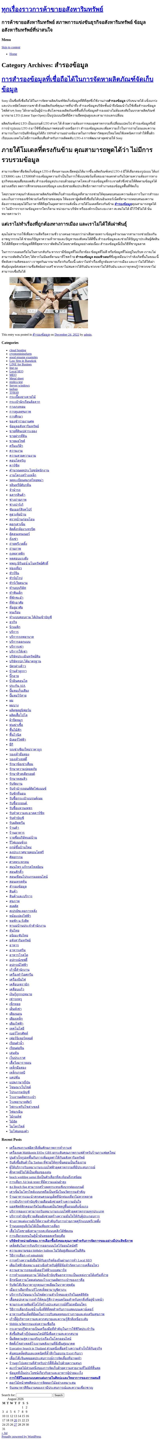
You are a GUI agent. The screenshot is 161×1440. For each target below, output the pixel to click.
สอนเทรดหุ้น (18, 881)
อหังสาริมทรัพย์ (20, 940)
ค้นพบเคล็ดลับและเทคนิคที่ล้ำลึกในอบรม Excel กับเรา (46, 1353)
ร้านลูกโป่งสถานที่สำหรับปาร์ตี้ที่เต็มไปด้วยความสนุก (45, 1363)
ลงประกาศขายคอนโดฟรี (26, 852)
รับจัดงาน (15, 783)
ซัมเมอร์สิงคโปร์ (20, 509)
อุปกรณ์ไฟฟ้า (18, 964)
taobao (13, 389)
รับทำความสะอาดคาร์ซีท (26, 813)
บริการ (14, 632)
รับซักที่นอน (17, 793)
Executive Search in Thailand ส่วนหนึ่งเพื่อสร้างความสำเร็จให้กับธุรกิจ (55, 1348)
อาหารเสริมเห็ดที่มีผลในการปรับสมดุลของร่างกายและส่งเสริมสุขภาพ (56, 1314)
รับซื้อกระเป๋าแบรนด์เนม (26, 798)
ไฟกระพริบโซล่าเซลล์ (24, 1106)
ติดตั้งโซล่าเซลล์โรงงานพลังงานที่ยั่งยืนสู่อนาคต (42, 1343)
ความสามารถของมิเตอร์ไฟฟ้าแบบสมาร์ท (38, 1270)
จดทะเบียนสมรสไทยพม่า (26, 480)
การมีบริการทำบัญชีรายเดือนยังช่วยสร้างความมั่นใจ (45, 1201)
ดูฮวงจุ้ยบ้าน (17, 514)
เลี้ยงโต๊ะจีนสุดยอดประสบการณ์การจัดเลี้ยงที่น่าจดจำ (45, 1358)
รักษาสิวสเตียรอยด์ (22, 774)
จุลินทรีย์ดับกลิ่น (20, 485)
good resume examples (23, 357)
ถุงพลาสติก (17, 553)
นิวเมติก (14, 627)
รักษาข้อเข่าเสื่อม (21, 764)
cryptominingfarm (20, 353)
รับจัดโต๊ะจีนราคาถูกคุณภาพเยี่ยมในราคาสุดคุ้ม (42, 1284)
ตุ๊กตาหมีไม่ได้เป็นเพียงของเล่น (30, 1172)
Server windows (19, 385)
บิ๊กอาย (14, 676)
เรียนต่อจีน (16, 1048)
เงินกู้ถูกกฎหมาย (20, 994)
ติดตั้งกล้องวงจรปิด (22, 529)
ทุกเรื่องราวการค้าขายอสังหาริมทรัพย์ (52, 9)
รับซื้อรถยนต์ (18, 803)
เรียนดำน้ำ (16, 1043)
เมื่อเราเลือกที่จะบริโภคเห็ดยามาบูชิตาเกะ (38, 1289)
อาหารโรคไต (18, 955)
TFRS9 (14, 392)
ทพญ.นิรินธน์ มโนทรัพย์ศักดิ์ (28, 563)
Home (13, 54)
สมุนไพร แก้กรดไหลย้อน (26, 867)
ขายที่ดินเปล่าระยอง (23, 431)
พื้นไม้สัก (15, 729)
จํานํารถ (15, 490)
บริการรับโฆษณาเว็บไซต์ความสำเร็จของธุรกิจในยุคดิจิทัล (49, 1294)
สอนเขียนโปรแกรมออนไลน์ (28, 876)
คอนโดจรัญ (17, 460)
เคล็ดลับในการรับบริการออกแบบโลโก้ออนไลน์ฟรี (43, 1245)
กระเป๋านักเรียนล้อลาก (24, 401)
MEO (12, 375)
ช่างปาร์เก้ (16, 504)
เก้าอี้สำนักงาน (19, 969)
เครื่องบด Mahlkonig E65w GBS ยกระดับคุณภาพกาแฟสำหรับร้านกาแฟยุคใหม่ (62, 1152)
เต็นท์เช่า (15, 1009)
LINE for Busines (20, 364)
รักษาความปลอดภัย (23, 769)
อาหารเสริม (17, 950)
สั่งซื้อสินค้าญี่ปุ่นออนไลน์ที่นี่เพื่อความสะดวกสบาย (43, 1333)
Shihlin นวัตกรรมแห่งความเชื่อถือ (32, 1324)
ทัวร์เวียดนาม (18, 583)
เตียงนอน (15, 1013)
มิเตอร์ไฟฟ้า (17, 739)
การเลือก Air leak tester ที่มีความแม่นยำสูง (37, 1182)
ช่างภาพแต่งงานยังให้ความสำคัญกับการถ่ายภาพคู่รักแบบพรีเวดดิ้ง (55, 1221)
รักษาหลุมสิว (18, 778)
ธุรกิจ (13, 622)
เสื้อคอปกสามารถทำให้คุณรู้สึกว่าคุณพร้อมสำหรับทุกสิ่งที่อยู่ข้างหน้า (56, 1299)
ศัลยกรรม (16, 857)
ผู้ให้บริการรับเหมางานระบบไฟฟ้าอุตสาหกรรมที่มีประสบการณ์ (52, 1167)
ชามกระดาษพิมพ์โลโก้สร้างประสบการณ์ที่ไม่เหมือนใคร (48, 1304)
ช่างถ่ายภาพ (18, 499)
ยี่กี (11, 744)
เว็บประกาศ (17, 1057)
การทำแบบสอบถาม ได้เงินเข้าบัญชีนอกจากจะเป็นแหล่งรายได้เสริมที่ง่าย (58, 1275)
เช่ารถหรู (15, 999)
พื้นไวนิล (15, 734)
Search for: (8, 1395)
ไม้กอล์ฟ (15, 1116)
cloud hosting (17, 350)
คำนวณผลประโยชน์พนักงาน (29, 470)
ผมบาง (14, 705)
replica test (16, 382)
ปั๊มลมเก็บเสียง (19, 690)
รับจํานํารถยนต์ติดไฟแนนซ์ (27, 788)
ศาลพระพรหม (19, 862)
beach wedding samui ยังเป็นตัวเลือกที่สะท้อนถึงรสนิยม (45, 1177)
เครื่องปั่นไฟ (17, 979)
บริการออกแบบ (19, 641)
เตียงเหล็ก (16, 1018)
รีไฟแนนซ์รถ (18, 842)
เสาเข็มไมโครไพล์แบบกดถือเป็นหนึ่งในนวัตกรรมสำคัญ (47, 1191)
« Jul (4, 1433)
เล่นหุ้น (14, 1053)
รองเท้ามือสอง (19, 754)
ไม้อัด (13, 1121)
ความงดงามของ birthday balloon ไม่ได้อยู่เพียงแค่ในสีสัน (47, 1250)
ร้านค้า (14, 827)
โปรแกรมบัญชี (19, 1092)
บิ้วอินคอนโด (18, 680)
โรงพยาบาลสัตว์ (20, 1102)
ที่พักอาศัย (16, 602)
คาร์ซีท (14, 465)
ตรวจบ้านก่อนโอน (22, 519)
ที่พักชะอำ (16, 597)
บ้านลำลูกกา (18, 671)
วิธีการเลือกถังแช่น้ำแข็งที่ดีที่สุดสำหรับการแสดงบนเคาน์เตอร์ (51, 1309)
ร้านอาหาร (17, 832)
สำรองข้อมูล (123, 204)
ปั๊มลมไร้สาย (18, 695)
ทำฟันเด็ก (16, 592)
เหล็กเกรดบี (17, 1072)
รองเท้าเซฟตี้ (18, 759)
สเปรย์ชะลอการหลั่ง (23, 911)
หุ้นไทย (14, 930)
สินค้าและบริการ (20, 896)
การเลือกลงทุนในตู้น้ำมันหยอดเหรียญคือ (37, 1236)
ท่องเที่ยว (15, 568)
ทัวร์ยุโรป (15, 578)
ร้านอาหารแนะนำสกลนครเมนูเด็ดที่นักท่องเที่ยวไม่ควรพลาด (50, 1196)
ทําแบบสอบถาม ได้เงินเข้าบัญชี (30, 617)
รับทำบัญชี (16, 818)
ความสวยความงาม (22, 455)
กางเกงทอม (17, 406)
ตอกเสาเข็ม (17, 524)
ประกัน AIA (17, 685)
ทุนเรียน (14, 612)
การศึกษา (16, 416)
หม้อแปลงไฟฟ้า (20, 916)
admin (87, 334)
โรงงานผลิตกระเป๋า (22, 1097)
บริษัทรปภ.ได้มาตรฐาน (25, 661)
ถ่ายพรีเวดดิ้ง (18, 543)
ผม (11, 700)
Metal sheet (16, 378)
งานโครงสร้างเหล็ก (22, 475)
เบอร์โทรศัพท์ (18, 1033)
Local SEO (16, 371)
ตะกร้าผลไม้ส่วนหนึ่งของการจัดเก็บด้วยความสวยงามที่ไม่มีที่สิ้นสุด (54, 1368)
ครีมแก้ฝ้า (16, 445)
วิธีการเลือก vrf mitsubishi (26, 1255)
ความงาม (16, 450)
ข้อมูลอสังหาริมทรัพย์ (24, 426)
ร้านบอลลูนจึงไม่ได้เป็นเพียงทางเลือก (34, 1226)
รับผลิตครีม (17, 822)
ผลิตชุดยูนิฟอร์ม (20, 710)
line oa (13, 368)
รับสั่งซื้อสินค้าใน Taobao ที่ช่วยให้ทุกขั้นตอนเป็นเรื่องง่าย (47, 1162)
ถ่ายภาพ (15, 548)
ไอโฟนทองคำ (19, 1131)
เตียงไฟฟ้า (16, 1023)
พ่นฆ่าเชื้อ (16, 725)
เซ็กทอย (14, 1004)
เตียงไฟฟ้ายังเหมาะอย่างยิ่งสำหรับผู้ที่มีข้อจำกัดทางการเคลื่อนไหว (54, 1265)
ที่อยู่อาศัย (16, 607)
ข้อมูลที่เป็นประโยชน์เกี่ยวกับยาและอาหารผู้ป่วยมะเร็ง (46, 1373)
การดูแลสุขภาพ (20, 411)
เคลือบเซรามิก (19, 984)
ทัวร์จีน (14, 573)
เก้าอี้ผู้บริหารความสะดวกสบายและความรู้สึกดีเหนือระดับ (48, 1319)
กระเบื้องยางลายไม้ (22, 397)
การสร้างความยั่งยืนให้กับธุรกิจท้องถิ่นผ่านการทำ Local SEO (50, 1260)
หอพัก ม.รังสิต (19, 920)
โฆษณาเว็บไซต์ (20, 1087)
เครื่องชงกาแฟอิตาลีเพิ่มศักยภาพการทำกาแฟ (40, 1147)
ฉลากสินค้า (17, 494)
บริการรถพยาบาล (21, 636)
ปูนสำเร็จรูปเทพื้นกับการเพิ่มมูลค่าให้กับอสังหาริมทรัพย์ (47, 1157)
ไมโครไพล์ (17, 1126)
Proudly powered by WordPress (21, 1436)
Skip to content (11, 47)
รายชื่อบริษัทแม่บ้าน (23, 837)
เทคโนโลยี (16, 1028)
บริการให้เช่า (18, 651)
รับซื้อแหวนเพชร (20, 808)
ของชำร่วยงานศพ (21, 421)
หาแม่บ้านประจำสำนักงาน (27, 925)
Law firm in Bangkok (22, 360)
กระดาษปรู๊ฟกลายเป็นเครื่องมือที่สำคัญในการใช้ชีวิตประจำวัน (51, 1329)
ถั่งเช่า (13, 539)
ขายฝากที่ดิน (18, 436)
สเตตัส (13, 906)
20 (15, 1420)
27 (15, 1424)
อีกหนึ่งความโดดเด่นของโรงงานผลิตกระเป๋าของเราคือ (46, 1280)
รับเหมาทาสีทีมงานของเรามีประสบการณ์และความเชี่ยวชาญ (51, 1387)
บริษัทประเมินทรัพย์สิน (24, 656)
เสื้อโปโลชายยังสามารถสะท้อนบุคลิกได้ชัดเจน (41, 1231)
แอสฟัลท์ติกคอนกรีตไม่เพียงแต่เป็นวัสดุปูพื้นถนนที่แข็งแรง (48, 1206)
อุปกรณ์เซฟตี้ (18, 960)
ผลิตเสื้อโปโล (18, 715)
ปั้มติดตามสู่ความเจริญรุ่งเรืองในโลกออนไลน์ (40, 1338)
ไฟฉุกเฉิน (16, 1111)
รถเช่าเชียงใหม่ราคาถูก (25, 749)
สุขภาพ (14, 901)
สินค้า (13, 891)
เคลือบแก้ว (16, 989)
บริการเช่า (16, 646)
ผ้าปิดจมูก (16, 720)
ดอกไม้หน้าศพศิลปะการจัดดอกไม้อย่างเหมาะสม (42, 1382)
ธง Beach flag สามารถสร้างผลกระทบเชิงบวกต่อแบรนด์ (46, 1187)
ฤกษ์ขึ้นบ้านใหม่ (20, 847)
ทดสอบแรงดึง (18, 558)
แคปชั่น (14, 1077)
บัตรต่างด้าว (17, 666)
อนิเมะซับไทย (18, 935)
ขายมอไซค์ (17, 441)
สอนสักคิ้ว (16, 871)
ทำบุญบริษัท (17, 587)
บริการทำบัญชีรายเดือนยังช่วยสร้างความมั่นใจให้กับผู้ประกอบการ (54, 1216)
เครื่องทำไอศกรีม (21, 974)
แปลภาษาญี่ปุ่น (19, 1082)
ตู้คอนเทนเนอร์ (19, 534)
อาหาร (14, 945)
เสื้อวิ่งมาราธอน (20, 1062)
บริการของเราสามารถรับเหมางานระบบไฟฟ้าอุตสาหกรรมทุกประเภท (56, 1211)
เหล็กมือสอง (17, 1067)
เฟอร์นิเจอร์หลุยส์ (21, 1038)
